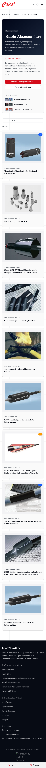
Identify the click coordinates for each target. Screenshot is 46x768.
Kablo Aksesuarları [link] (29, 14)
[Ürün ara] (33, 4)
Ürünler (16, 14)
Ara (13, 765)
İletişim (5, 720)
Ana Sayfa (6, 14)
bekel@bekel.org (12, 734)
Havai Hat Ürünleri (9, 691)
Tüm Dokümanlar (9, 711)
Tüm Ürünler (7, 702)
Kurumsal (5, 715)
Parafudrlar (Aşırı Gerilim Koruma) (15, 687)
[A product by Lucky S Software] (23, 757)
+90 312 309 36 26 (12, 730)
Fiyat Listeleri (7, 707)
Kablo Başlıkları (8, 670)
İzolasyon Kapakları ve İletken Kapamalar (18, 678)
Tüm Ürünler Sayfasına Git (21, 82)
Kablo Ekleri (6, 674)
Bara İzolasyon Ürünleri (11, 682)
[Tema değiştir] (38, 4)
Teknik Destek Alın (23, 87)
